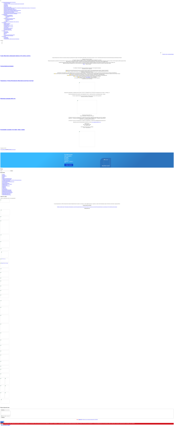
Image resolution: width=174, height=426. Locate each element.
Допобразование (4, 14)
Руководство (6, 6)
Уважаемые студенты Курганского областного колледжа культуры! (17, 80)
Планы (3, 177)
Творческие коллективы (6, 185)
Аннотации (7, 16)
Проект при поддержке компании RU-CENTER (90, 419)
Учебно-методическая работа (6, 179)
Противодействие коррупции (6, 189)
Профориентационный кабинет (7, 184)
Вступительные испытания (8, 28)
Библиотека (4, 186)
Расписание (4, 36)
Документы (6, 4)
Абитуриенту (4, 22)
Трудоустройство (4, 182)
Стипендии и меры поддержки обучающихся (11, 11)
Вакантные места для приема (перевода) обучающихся (12, 10)
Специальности (6, 25)
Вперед (12, 149)
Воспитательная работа (5, 183)
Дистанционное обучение (6, 180)
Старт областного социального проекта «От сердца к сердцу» (15, 55)
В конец (14, 149)
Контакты (3, 175)
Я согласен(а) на (5, 425)
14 (10, 149)
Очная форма (6, 31)
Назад (4, 149)
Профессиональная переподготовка (9, 18)
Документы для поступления (8, 26)
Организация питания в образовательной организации (12, 12)
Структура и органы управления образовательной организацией (14, 3)
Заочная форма (6, 32)
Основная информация (9, 19)
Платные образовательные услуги (9, 8)
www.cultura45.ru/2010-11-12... (96, 122)
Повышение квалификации (8, 15)
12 (8, 149)
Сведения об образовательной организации (9, 2)
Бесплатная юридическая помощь (7, 192)
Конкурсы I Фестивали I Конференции (8, 181)
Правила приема (6, 24)
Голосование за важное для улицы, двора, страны (12, 129)
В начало (2, 149)
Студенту (3, 30)
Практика (5, 33)
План (6, 17)
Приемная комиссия (7, 23)
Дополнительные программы (8, 35)
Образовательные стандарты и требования (10, 13)
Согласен (1, 424)
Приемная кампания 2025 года (7, 98)
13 (9, 149)
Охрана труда (4, 188)
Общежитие (4, 187)
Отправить (2, 417)
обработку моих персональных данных (5, 425)
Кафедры (3, 176)
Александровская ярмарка (6, 66)
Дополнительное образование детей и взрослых (11, 21)
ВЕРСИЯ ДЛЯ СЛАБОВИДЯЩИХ (168, 54)
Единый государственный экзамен (9, 34)
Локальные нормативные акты (7, 178)
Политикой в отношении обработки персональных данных (69, 423)
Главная (3, 174)
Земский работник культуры (6, 194)
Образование (6, 5)
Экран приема (6, 27)
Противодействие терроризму (6, 190)
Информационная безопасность (7, 191)
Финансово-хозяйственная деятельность (10, 9)
